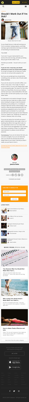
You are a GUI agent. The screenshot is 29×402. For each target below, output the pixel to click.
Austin (2, 377)
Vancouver (23, 381)
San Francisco (23, 373)
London (15, 373)
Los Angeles (16, 375)
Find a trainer (15, 2)
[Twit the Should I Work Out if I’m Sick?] (16, 175)
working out (21, 169)
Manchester (16, 377)
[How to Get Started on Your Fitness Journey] (4, 210)
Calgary (2, 384)
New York (16, 381)
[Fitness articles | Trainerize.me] (2, 2)
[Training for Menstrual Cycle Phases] (4, 225)
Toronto (22, 379)
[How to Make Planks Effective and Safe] (14, 317)
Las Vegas (9, 384)
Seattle (22, 375)
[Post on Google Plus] (19, 175)
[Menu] (26, 6)
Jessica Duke (14, 164)
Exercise (3, 11)
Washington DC (24, 384)
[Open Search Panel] (3, 6)
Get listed (24, 2)
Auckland (2, 375)
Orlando (15, 384)
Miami (15, 379)
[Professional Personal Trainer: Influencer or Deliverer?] (4, 241)
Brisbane (2, 381)
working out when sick (14, 171)
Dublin (9, 379)
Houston (9, 381)
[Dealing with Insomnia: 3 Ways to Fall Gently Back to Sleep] (4, 233)
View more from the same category (14, 340)
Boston (2, 379)
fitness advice (14, 169)
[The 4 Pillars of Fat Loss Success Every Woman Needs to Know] (4, 218)
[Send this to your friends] (22, 175)
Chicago (9, 373)
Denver (9, 377)
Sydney (22, 377)
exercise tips (7, 169)
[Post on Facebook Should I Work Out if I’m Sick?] (12, 175)
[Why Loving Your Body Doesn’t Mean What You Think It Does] (14, 287)
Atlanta (2, 373)
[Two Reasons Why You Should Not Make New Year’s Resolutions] (14, 258)
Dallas (9, 375)
